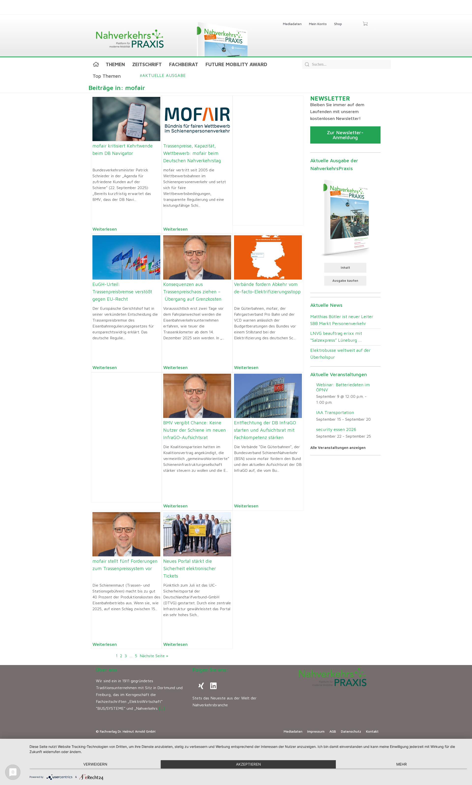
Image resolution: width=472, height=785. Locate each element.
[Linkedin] (213, 686)
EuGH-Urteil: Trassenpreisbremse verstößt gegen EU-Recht (122, 291)
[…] (162, 708)
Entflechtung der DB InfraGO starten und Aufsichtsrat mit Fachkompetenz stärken (265, 430)
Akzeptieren (248, 764)
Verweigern (95, 764)
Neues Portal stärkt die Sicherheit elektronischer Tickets (189, 568)
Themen (115, 64)
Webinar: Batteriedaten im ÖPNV (343, 387)
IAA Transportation (335, 412)
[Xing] (201, 686)
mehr (401, 764)
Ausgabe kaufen (345, 280)
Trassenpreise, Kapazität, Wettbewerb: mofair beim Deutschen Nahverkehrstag (192, 153)
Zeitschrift (147, 64)
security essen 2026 (336, 429)
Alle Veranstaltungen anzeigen (338, 447)
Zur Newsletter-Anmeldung (345, 135)
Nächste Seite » (154, 655)
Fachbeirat (183, 64)
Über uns (106, 670)
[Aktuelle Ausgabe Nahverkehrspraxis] (345, 217)
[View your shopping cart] (365, 24)
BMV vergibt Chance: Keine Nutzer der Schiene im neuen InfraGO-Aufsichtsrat (194, 430)
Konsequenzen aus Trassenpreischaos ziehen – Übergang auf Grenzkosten (192, 291)
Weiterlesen (104, 229)
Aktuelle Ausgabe (163, 75)
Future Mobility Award (236, 64)
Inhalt (345, 267)
